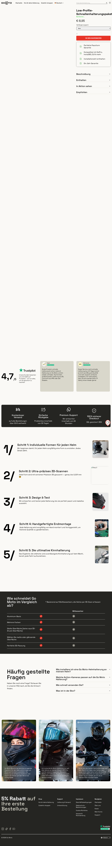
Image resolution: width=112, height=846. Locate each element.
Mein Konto (98, 812)
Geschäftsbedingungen (84, 802)
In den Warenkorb (93, 38)
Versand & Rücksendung (80, 814)
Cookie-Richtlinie (81, 810)
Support (97, 815)
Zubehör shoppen (47, 3)
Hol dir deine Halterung (31, 3)
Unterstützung (62, 805)
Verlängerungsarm (82, 25)
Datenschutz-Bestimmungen (81, 806)
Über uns (98, 805)
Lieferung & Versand (64, 802)
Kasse (97, 809)
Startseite (19, 3)
